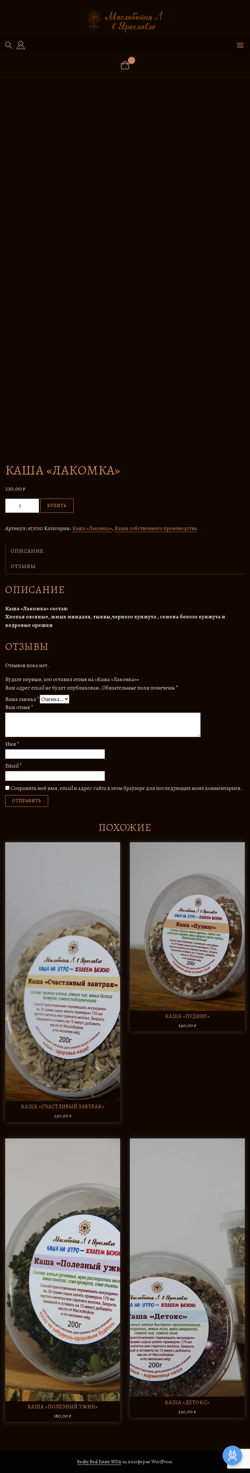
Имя (12, 744)
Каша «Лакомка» (92, 528)
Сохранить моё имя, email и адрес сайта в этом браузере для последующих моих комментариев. (126, 788)
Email (13, 765)
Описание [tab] (27, 551)
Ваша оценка (22, 699)
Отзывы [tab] (23, 566)
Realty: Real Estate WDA (99, 1462)
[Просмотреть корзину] (124, 65)
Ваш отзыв (19, 707)
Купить (57, 505)
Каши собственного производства (156, 528)
